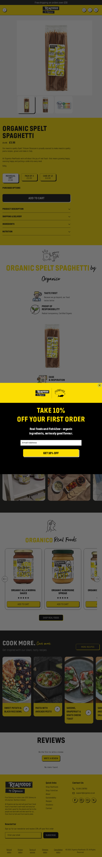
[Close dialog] (99, 385)
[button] (51, 453)
